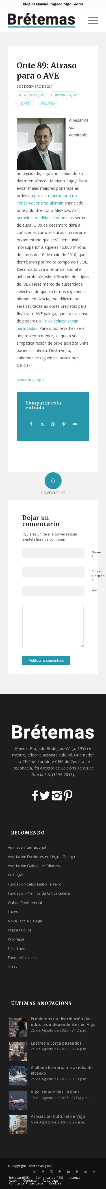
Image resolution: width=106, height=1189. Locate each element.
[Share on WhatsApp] (53, 424)
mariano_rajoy (31, 380)
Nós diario (16, 948)
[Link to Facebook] (43, 1171)
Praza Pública (19, 930)
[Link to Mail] (85, 1171)
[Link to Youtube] (68, 1171)
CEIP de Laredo (36, 761)
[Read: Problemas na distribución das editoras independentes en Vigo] (18, 1027)
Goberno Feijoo (31, 95)
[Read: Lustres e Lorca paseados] (18, 1051)
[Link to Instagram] (51, 1171)
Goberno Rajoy (64, 95)
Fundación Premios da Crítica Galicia (39, 893)
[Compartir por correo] (75, 424)
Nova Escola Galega (25, 921)
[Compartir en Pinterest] (64, 424)
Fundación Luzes (22, 957)
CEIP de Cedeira (69, 761)
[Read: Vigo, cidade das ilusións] (18, 1100)
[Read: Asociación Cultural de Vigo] (18, 1124)
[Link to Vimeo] (77, 1171)
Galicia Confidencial (25, 902)
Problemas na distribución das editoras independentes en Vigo (63, 1021)
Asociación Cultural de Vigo (58, 1116)
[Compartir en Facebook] (31, 424)
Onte (25, 103)
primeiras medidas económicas (45, 217)
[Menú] (90, 20)
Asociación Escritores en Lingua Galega (41, 856)
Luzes (13, 911)
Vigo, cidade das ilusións (55, 1092)
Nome (96, 555)
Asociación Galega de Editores (34, 865)
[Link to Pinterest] (60, 1171)
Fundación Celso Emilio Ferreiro (34, 884)
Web (95, 590)
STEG (12, 966)
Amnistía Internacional (27, 847)
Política (48, 103)
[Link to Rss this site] (94, 1171)
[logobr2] (44, 20)
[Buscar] (77, 20)
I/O (49, 1165)
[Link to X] (34, 1171)
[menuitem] (77, 20)
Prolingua (16, 939)
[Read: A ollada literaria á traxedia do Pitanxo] (18, 1075)
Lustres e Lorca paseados (56, 1043)
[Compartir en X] (42, 424)
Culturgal (15, 874)
